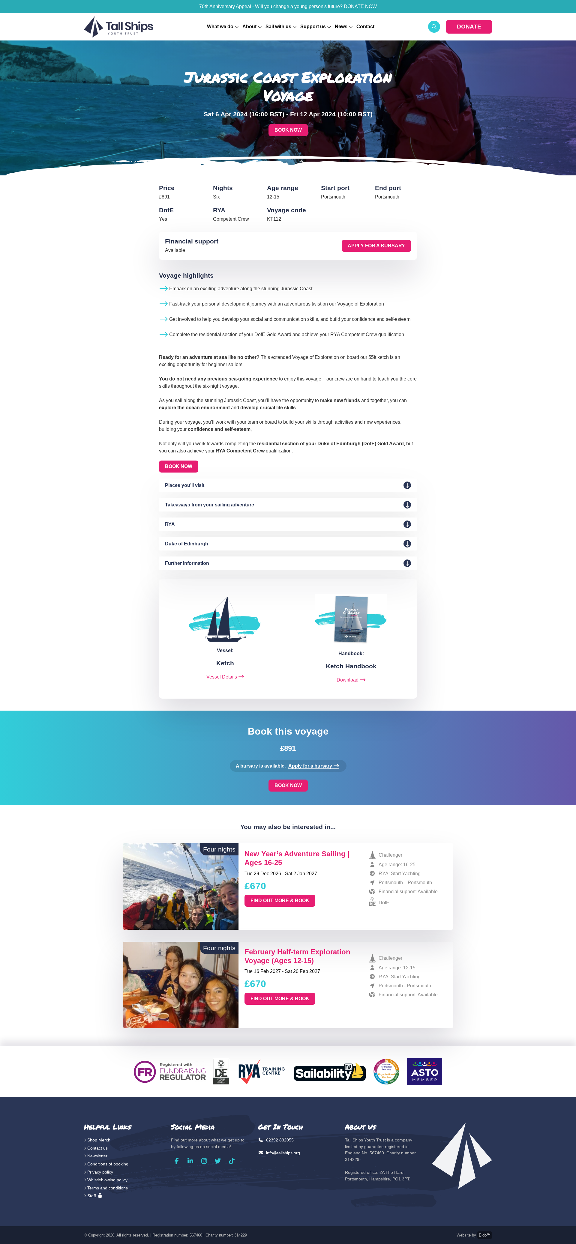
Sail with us (278, 26)
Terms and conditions (107, 1188)
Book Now (288, 130)
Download (347, 679)
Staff (92, 1195)
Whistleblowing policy (107, 1179)
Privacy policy (100, 1172)
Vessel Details (221, 676)
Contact (365, 26)
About (249, 26)
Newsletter (97, 1155)
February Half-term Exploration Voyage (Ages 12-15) (297, 956)
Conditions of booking (107, 1164)
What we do (220, 26)
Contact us (97, 1148)
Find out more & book (279, 900)
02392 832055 (279, 1140)
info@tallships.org (282, 1152)
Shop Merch (98, 1140)
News (341, 26)
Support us (313, 26)
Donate (469, 26)
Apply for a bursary (376, 245)
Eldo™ (484, 1235)
